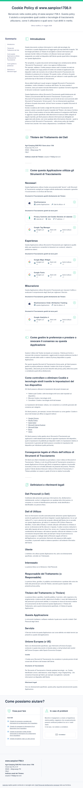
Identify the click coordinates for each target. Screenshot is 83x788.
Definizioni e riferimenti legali (12, 70)
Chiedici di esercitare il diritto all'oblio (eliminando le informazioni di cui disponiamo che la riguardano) (23, 733)
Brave (30, 429)
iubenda (5, 785)
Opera (30, 432)
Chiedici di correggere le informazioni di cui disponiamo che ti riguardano (22, 727)
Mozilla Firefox (33, 420)
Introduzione (11, 44)
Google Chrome (33, 418)
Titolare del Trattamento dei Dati (13, 49)
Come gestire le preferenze (11, 65)
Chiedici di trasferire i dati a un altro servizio (22, 739)
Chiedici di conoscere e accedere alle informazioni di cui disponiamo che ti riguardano (23, 722)
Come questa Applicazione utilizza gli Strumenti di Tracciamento (13, 57)
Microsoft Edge (33, 427)
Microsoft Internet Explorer (36, 425)
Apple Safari (32, 423)
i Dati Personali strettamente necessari (47, 785)
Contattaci (62, 734)
